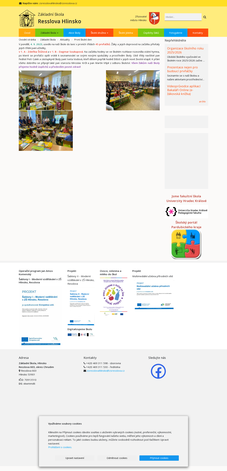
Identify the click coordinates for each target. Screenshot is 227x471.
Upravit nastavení (74, 458)
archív (202, 101)
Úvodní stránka (27, 39)
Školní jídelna (126, 32)
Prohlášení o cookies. (60, 447)
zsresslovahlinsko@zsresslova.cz (58, 3)
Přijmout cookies (159, 458)
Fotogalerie (175, 32)
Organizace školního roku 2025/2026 (185, 50)
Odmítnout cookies (117, 458)
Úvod (27, 32)
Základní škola (49, 32)
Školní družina (99, 32)
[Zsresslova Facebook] (158, 371)
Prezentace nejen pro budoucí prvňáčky (182, 69)
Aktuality (65, 39)
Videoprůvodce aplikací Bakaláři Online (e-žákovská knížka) (183, 90)
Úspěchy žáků (151, 32)
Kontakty (198, 32)
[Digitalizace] (81, 334)
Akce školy (74, 32)
